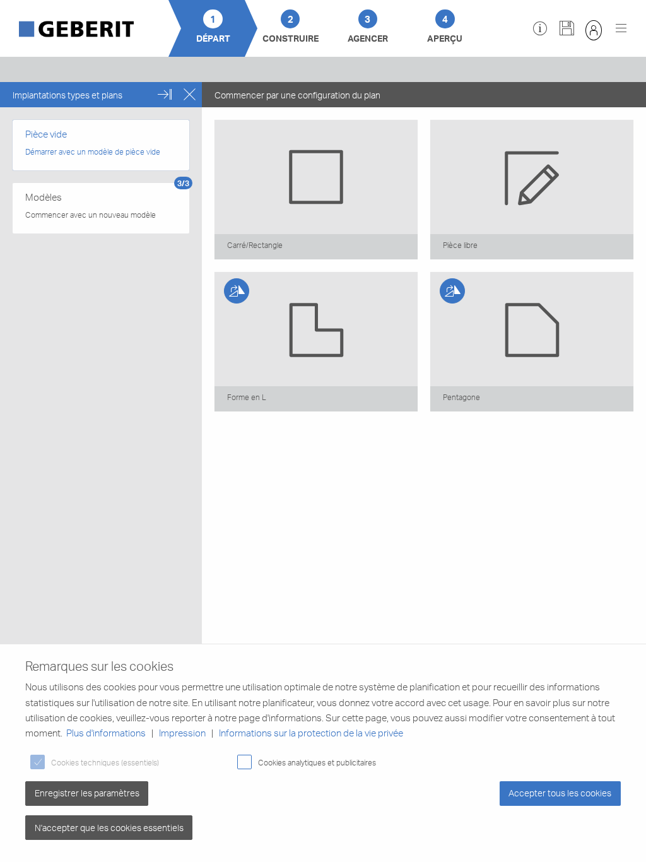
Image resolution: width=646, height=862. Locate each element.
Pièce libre (460, 245)
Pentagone (461, 397)
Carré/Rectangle (255, 245)
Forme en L (246, 397)
